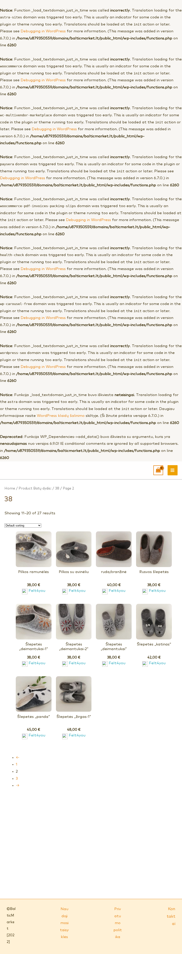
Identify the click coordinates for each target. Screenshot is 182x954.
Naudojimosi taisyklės (64, 923)
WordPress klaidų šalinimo (61, 416)
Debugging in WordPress (43, 31)
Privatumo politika (117, 923)
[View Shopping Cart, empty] (158, 470)
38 (57, 488)
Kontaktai (171, 916)
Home (9, 488)
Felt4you (37, 591)
